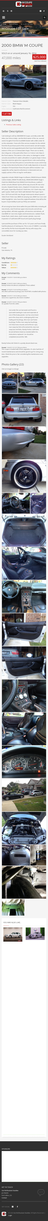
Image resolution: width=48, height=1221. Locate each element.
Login (10, 1215)
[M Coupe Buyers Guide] (24, 3)
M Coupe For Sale (27, 24)
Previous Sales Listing (13, 125)
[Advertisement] (24, 1041)
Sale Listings (13, 24)
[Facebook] (44, 11)
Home (4, 24)
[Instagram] (40, 11)
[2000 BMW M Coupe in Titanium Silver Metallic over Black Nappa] (24, 82)
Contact (4, 1198)
